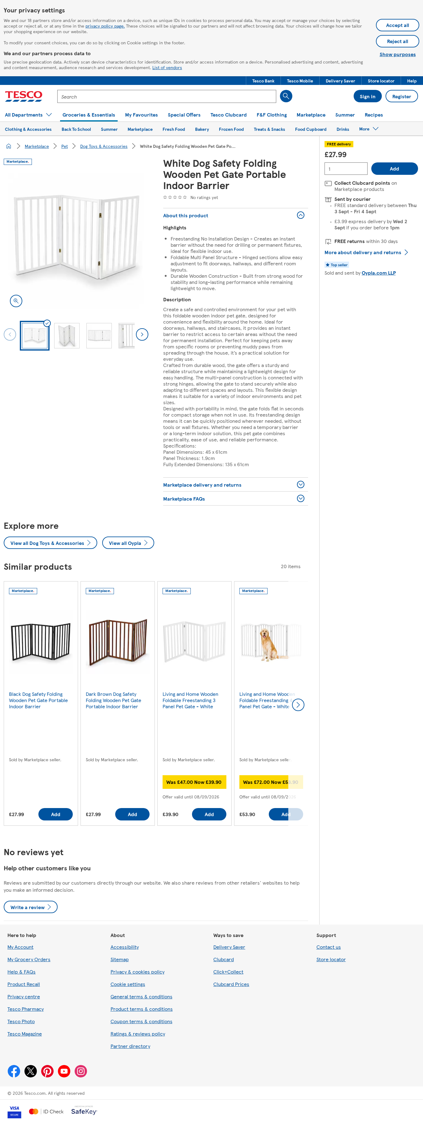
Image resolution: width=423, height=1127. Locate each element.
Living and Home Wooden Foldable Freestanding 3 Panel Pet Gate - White (190, 700)
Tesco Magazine (24, 1033)
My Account (20, 946)
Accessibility (125, 946)
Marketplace (37, 146)
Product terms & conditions (142, 1008)
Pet (64, 146)
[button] (263, 80)
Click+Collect (228, 971)
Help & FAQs (21, 971)
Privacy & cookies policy (137, 971)
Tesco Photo (21, 1021)
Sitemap (120, 959)
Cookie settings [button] (128, 984)
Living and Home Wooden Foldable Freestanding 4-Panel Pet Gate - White (267, 700)
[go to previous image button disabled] (10, 334)
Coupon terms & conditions (141, 1021)
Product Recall (23, 984)
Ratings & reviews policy (138, 1033)
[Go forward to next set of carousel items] (298, 705)
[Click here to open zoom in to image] (16, 301)
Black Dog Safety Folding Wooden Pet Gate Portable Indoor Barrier (38, 700)
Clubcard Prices (231, 984)
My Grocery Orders (28, 959)
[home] (9, 146)
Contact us (328, 946)
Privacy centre (23, 996)
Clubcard (223, 959)
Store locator (331, 959)
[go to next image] (142, 334)
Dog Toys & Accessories (104, 146)
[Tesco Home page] (23, 96)
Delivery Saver (229, 946)
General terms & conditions (141, 996)
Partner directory (130, 1046)
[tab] (35, 336)
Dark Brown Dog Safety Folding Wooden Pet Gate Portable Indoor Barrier (113, 700)
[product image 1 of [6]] (76, 241)
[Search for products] (286, 96)
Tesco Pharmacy (25, 1008)
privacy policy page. (105, 26)
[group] (41, 704)
